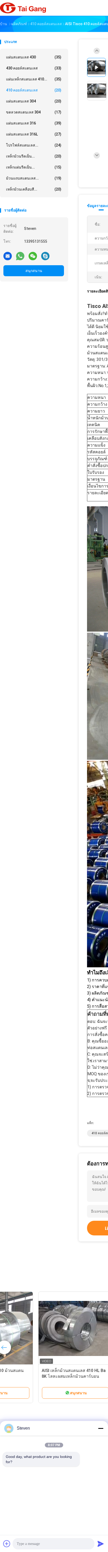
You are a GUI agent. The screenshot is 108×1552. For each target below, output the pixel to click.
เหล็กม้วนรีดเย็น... (33, 156)
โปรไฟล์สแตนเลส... (33, 145)
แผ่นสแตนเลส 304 (33, 101)
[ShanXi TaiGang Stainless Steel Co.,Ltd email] (7, 256)
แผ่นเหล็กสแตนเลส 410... (33, 79)
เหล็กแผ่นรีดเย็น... (33, 167)
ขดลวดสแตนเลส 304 (33, 112)
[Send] (100, 1543)
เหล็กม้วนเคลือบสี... (33, 189)
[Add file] (6, 1543)
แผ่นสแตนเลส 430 (33, 57)
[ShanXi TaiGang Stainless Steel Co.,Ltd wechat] (33, 256)
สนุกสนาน (33, 271)
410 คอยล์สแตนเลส (33, 90)
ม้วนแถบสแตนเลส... (33, 178)
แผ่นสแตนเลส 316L (33, 134)
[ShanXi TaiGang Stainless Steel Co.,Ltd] (23, 8)
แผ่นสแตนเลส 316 (33, 123)
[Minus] (101, 1428)
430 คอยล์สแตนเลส (33, 68)
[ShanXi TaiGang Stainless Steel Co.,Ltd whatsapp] (20, 256)
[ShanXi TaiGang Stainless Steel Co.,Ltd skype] (45, 256)
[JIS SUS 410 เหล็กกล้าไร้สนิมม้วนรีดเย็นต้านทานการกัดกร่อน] (41, 1328)
